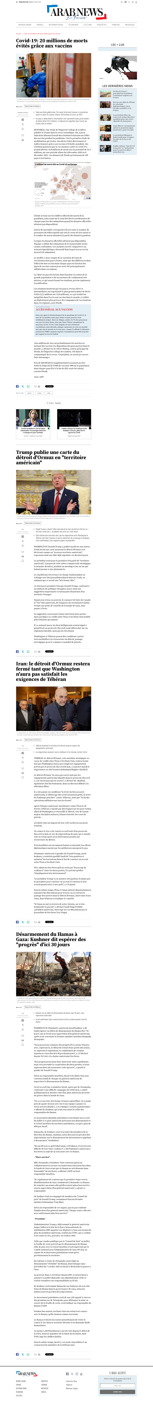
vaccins (39, 393)
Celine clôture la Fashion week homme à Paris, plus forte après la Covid (74, 431)
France (40, 25)
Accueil (18, 34)
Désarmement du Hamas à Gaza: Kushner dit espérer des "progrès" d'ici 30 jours (51, 939)
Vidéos (43, 1392)
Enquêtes (101, 25)
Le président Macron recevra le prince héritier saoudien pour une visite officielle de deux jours (124, 118)
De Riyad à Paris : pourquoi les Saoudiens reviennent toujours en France (122, 94)
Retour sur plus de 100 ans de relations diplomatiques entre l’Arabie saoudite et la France (124, 106)
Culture (88, 25)
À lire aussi (54, 403)
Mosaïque (130, 25)
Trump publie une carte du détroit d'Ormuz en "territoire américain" (51, 457)
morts (48, 393)
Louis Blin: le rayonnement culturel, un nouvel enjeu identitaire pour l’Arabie (124, 128)
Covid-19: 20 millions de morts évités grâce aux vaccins (41, 34)
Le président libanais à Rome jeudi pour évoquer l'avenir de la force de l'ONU (123, 138)
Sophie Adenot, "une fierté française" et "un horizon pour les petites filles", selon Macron (124, 149)
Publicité (69, 1384)
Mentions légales (72, 1388)
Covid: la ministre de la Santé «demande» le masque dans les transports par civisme (33, 431)
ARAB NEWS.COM (24, 2)
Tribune (116, 25)
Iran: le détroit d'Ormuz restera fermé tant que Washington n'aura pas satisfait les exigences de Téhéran (53, 672)
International (56, 25)
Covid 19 (29, 393)
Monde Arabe (24, 25)
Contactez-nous (71, 1381)
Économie (73, 25)
